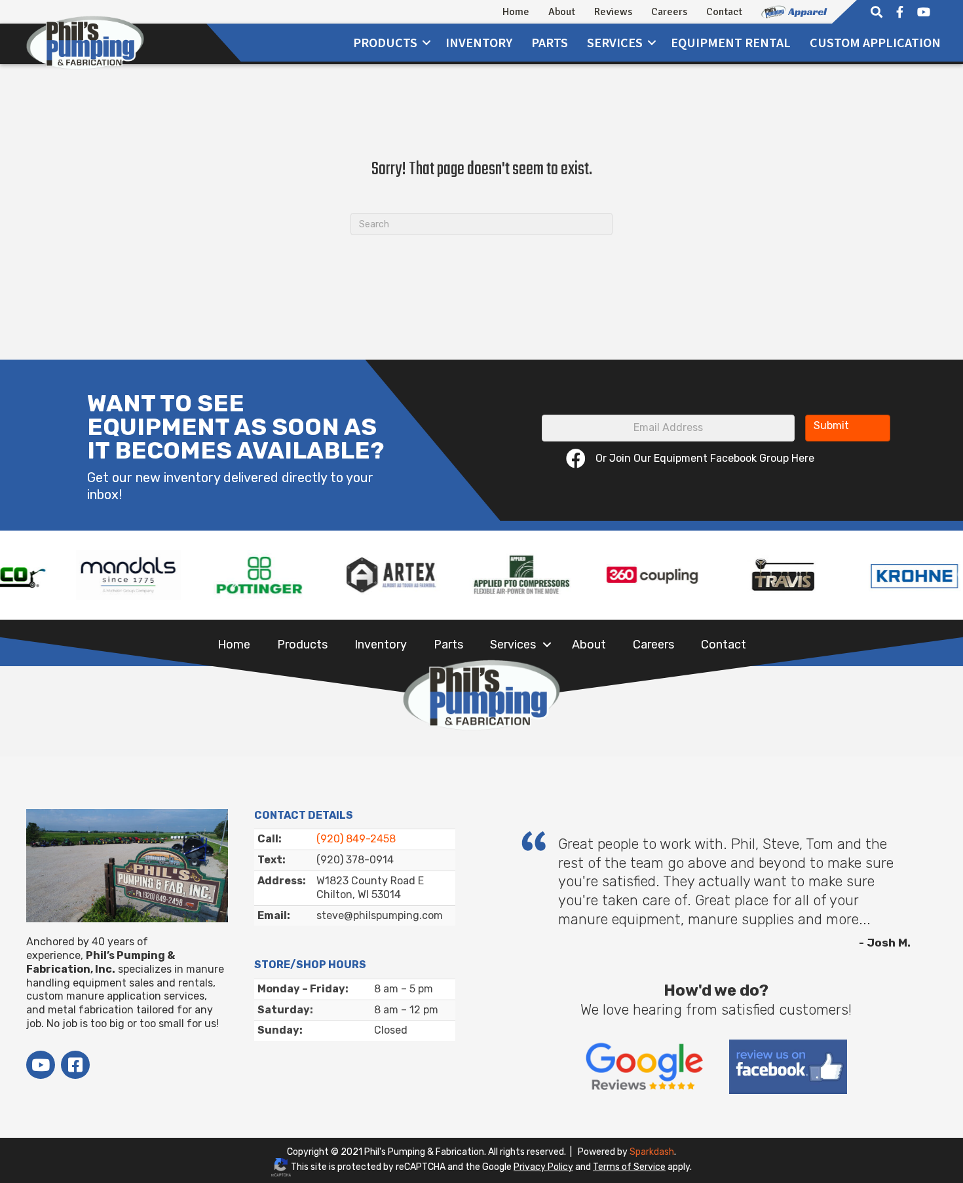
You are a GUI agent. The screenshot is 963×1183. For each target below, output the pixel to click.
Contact (724, 11)
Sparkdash (652, 1151)
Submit (831, 425)
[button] (426, 43)
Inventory (478, 42)
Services (513, 644)
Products (385, 42)
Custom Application (875, 42)
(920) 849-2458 (356, 839)
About (561, 11)
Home (515, 11)
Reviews (613, 11)
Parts (549, 42)
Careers (669, 11)
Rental (731, 42)
